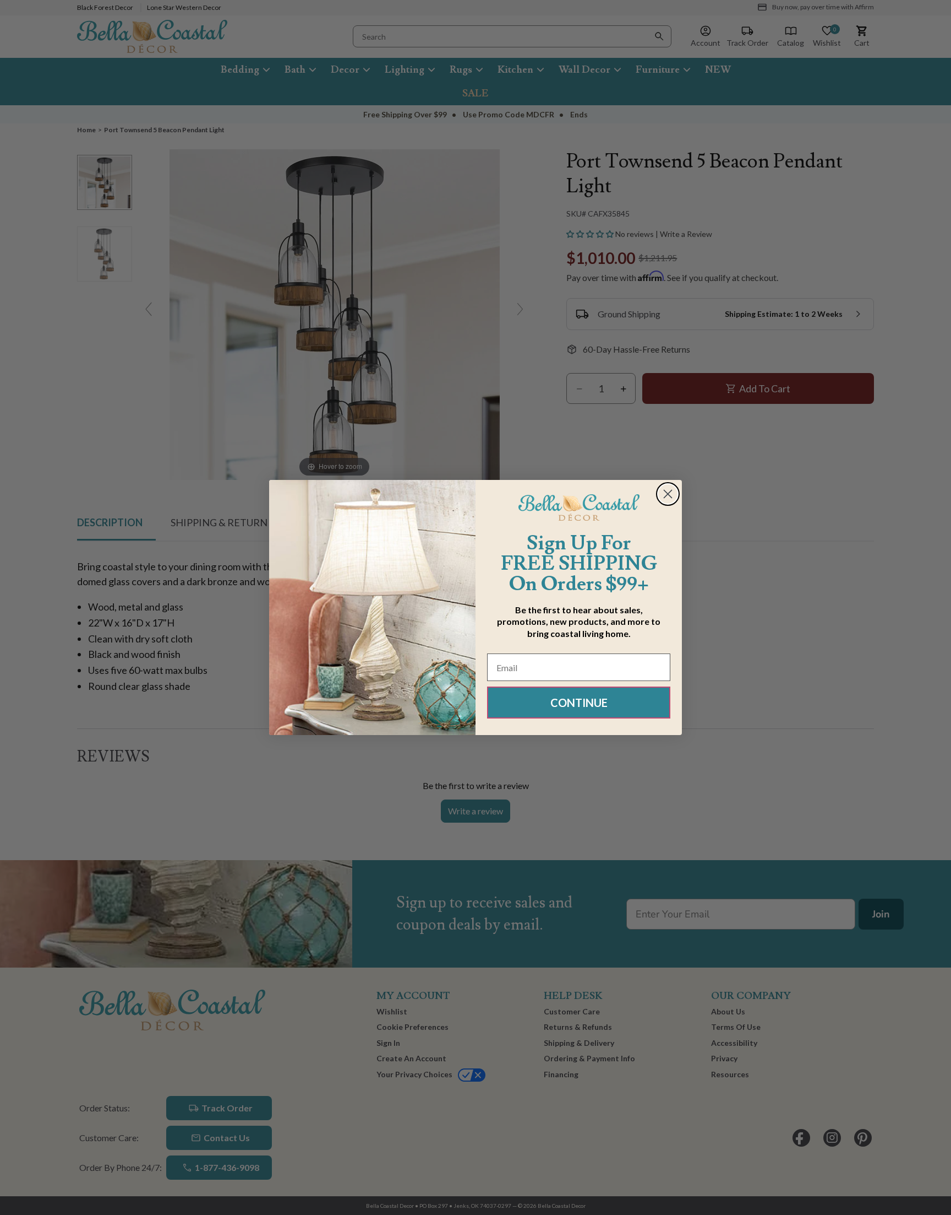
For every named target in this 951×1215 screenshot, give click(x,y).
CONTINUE (579, 702)
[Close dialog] (667, 494)
